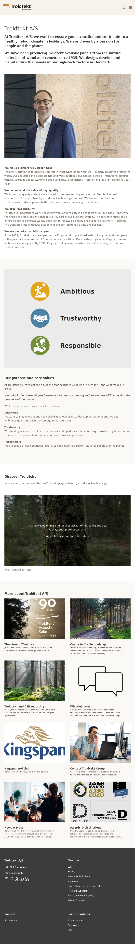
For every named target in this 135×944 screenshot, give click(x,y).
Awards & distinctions (79, 876)
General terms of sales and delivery (86, 885)
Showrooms (10, 920)
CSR (70, 866)
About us (74, 860)
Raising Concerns (77, 900)
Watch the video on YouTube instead (68, 536)
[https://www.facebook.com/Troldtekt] (12, 879)
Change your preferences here (67, 529)
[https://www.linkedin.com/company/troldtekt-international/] (27, 879)
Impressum (73, 881)
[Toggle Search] (123, 7)
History (71, 871)
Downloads (74, 925)
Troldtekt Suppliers (77, 890)
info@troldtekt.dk (13, 872)
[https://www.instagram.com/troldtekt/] (6, 879)
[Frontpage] (17, 7)
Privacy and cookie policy (81, 895)
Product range (75, 920)
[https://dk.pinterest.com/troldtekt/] (17, 879)
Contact (9, 914)
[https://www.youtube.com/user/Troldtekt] (22, 879)
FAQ (70, 929)
